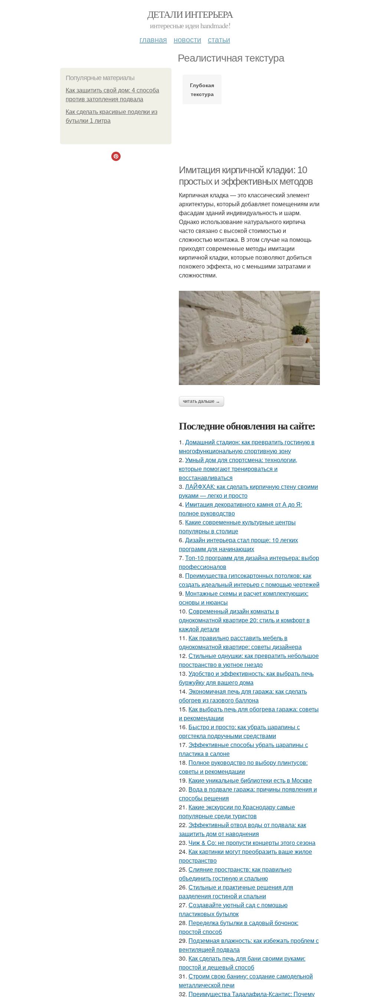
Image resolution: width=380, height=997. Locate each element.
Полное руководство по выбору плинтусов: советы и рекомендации (243, 767)
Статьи (219, 39)
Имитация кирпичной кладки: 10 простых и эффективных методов (245, 175)
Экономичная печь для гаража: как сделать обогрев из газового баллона (243, 695)
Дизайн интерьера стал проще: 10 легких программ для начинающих (238, 544)
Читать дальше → (201, 401)
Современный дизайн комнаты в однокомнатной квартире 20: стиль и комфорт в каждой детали (244, 620)
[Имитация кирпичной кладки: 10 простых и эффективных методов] (249, 338)
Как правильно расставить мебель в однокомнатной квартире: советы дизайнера (240, 642)
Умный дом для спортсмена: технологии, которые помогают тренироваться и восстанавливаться (238, 468)
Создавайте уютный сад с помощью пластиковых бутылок (233, 909)
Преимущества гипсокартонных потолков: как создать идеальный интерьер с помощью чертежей (249, 580)
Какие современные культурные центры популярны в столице (237, 526)
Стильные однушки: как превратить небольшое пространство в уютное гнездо (249, 660)
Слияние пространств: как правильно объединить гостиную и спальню (235, 873)
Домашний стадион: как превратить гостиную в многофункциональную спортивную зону (247, 446)
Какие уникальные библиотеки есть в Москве (250, 780)
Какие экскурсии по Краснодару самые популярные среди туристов (237, 811)
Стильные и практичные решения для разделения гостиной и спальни (236, 891)
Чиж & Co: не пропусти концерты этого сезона (252, 842)
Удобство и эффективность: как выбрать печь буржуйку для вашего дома (246, 678)
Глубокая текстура (202, 89)
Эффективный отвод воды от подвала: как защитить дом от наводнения (242, 829)
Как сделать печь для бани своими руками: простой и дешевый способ (242, 962)
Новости (187, 39)
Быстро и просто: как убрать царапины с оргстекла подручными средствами (239, 731)
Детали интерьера (190, 14)
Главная (153, 39)
